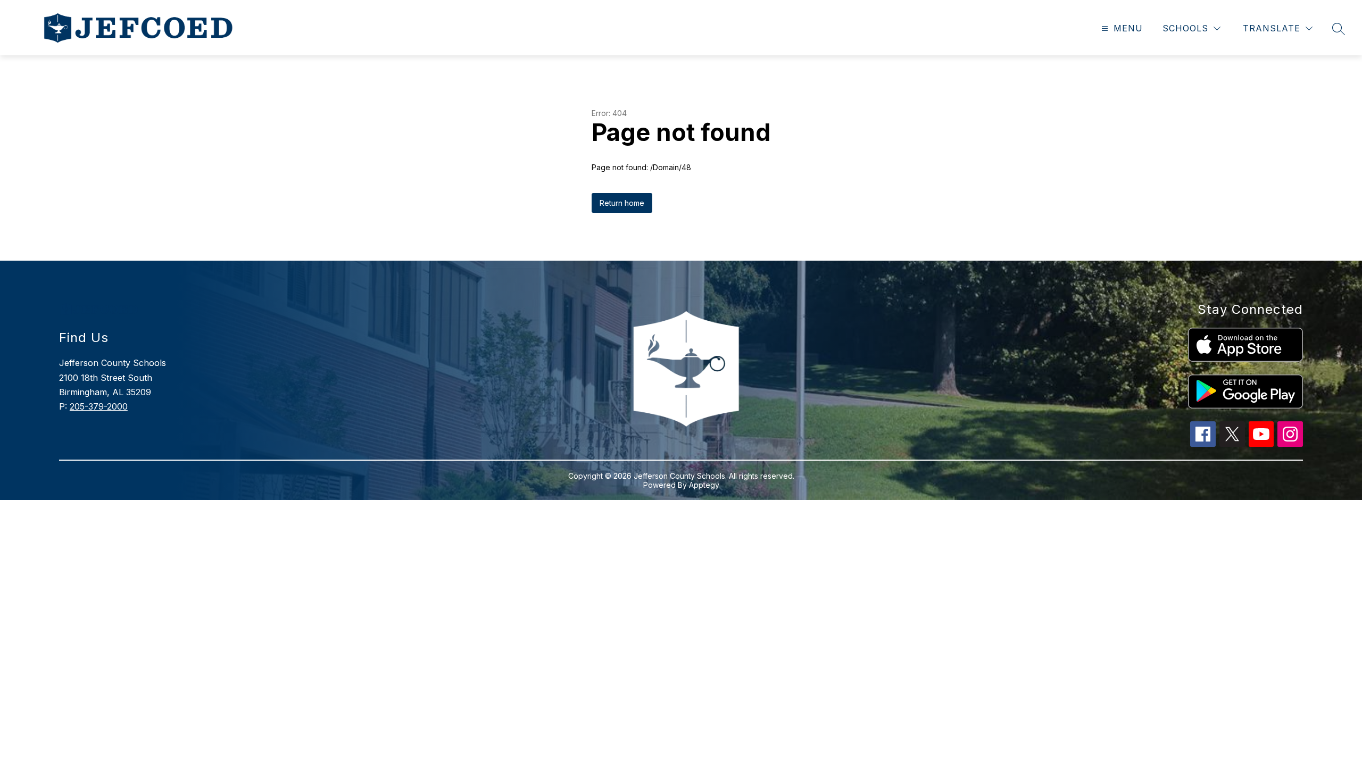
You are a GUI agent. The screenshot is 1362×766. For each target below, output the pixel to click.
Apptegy (704, 484)
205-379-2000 (99, 406)
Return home (622, 202)
